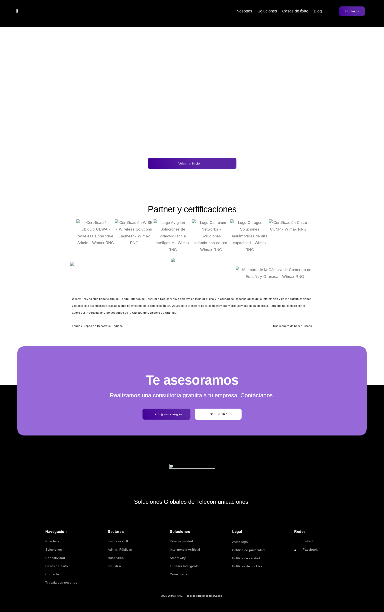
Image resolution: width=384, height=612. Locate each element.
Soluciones (267, 11)
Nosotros (244, 11)
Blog (318, 11)
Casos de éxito (295, 11)
